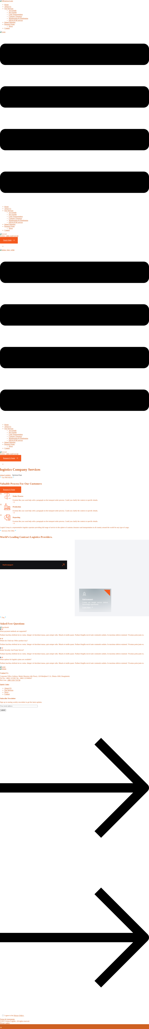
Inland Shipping (9, 22)
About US (7, 688)
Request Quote (9, 24)
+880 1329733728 (12, 236)
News (11, 26)
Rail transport (87, 599)
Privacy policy (5, 1023)
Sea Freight (13, 12)
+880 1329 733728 (13, 680)
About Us (7, 7)
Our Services (8, 9)
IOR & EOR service (16, 20)
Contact (7, 28)
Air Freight (12, 10)
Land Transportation (16, 14)
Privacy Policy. (19, 1015)
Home (6, 5)
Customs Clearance (15, 16)
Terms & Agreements (7, 1019)
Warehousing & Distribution (18, 18)
